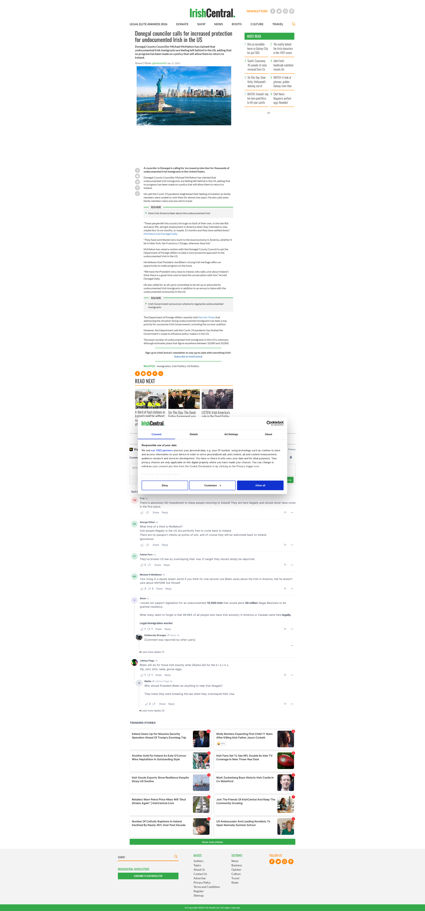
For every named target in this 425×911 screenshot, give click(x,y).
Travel (235, 878)
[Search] (293, 24)
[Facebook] (272, 11)
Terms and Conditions (207, 887)
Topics (197, 865)
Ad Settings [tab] (231, 434)
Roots (234, 882)
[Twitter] (279, 11)
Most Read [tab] (254, 36)
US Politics (193, 366)
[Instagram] (285, 11)
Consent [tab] (157, 434)
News (234, 861)
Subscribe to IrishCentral (188, 356)
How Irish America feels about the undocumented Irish (179, 213)
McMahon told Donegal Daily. (161, 233)
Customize (210, 485)
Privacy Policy (202, 882)
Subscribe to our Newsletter (148, 876)
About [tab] (268, 434)
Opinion (236, 869)
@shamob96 (159, 63)
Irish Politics (179, 366)
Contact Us (200, 874)
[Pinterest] (291, 11)
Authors (198, 861)
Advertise (200, 878)
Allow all (260, 485)
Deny (165, 485)
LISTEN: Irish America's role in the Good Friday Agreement (216, 416)
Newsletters (257, 11)
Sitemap (199, 895)
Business (236, 865)
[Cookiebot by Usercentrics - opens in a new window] (269, 423)
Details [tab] (194, 434)
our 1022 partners (162, 450)
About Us (199, 869)
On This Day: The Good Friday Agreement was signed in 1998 (182, 416)
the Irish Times (206, 317)
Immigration (164, 366)
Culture (236, 874)
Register (199, 891)
